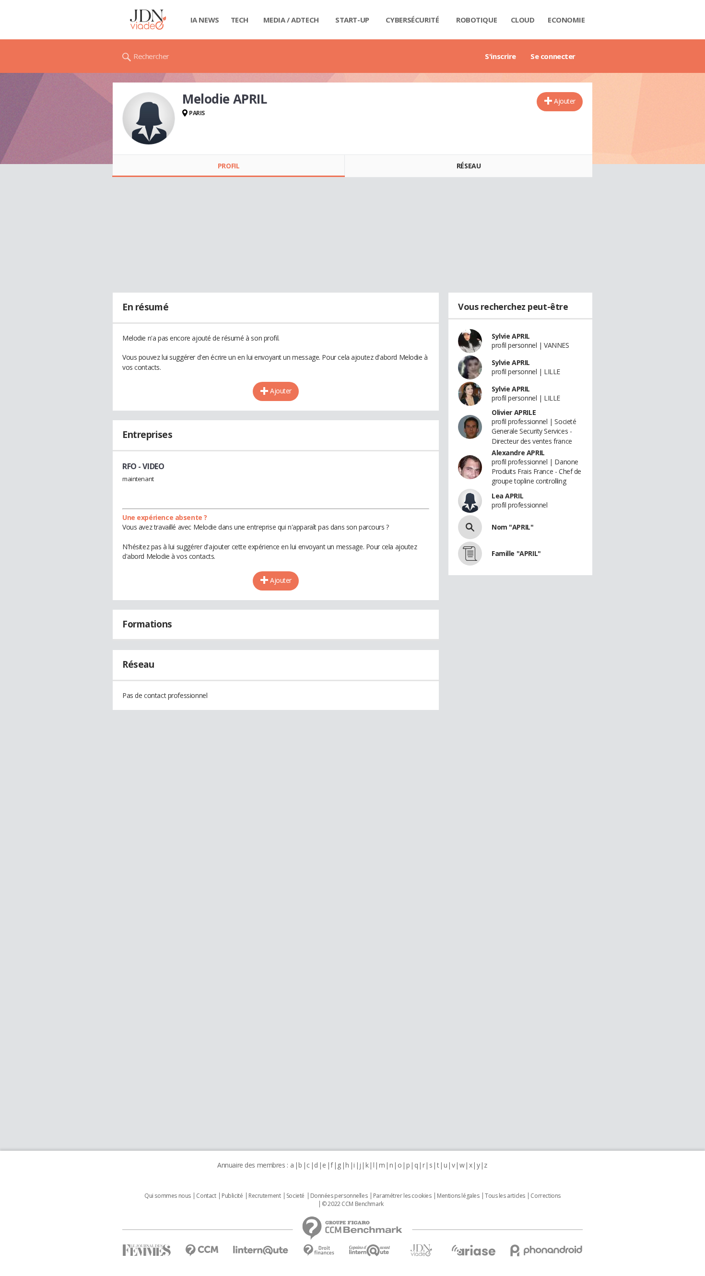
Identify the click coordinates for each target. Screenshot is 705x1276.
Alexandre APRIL (518, 452)
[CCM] (201, 1250)
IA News (204, 19)
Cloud (523, 19)
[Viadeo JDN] (421, 1250)
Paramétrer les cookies (402, 1196)
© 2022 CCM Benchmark (353, 1204)
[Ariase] (473, 1250)
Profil (228, 165)
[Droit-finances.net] (318, 1250)
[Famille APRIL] (470, 554)
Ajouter (565, 101)
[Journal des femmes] (146, 1250)
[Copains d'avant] (370, 1250)
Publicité (232, 1196)
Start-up (352, 19)
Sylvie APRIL (511, 336)
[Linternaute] (261, 1250)
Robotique (476, 19)
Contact (206, 1196)
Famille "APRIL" (516, 553)
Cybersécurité (412, 19)
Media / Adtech (291, 19)
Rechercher (151, 56)
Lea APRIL (507, 495)
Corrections (545, 1196)
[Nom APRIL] (470, 527)
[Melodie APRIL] (148, 118)
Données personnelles (339, 1196)
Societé (295, 1196)
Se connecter (553, 56)
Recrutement (264, 1196)
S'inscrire (500, 56)
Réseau (469, 165)
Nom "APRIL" (512, 527)
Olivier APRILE (514, 412)
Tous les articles (505, 1196)
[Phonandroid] (546, 1250)
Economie (566, 19)
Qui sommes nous (167, 1196)
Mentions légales (458, 1196)
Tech (239, 19)
